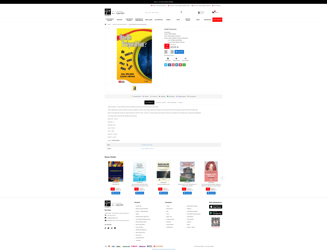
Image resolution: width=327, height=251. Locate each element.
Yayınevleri (138, 240)
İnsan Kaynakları (139, 227)
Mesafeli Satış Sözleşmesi (141, 229)
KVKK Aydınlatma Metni (141, 221)
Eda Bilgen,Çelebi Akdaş (147, 144)
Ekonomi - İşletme (191, 227)
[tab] (149, 103)
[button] (215, 12)
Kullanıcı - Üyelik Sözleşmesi (142, 211)
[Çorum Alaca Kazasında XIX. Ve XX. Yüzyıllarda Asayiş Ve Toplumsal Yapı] (140, 171)
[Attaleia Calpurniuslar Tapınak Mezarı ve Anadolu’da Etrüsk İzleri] (187, 171)
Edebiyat (189, 221)
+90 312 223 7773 (111, 215)
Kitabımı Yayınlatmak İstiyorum (159, 5)
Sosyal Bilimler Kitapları (192, 206)
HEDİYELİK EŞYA (207, 19)
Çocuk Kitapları (190, 219)
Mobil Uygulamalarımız (215, 202)
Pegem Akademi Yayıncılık (147, 148)
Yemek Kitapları (170, 224)
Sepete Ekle (180, 52)
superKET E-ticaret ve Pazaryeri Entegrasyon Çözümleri (163, 249)
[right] (222, 178)
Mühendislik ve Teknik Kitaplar (194, 214)
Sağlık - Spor (169, 216)
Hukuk (167, 206)
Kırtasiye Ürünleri (170, 219)
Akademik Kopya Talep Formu (142, 216)
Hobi (167, 211)
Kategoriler (168, 202)
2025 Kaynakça (217, 5)
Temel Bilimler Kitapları (192, 211)
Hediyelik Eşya (169, 227)
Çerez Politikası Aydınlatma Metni (143, 219)
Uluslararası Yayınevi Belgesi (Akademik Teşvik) (179, 5)
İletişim (137, 214)
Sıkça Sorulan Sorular (140, 232)
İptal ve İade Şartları (140, 224)
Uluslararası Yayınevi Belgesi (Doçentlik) (202, 5)
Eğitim (188, 224)
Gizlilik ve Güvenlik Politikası (142, 208)
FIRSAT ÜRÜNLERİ (217, 19)
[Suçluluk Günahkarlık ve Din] (163, 171)
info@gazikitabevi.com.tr (112, 218)
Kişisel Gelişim (190, 216)
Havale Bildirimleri (140, 237)
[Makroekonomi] (116, 171)
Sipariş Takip (138, 235)
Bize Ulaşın (108, 210)
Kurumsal (137, 202)
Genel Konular (169, 208)
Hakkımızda (138, 206)
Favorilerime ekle (170, 55)
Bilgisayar (189, 208)
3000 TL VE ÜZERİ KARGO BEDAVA (163, 2)
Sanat (167, 214)
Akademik (168, 221)
